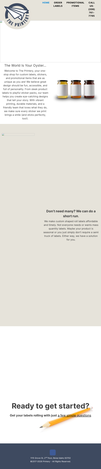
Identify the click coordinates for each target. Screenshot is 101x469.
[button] (4, 41)
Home (46, 2)
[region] (50, 41)
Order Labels (58, 4)
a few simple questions (74, 415)
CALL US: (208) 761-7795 (91, 9)
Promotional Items (75, 4)
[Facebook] (53, 452)
